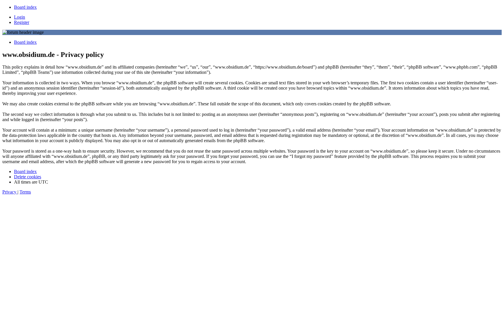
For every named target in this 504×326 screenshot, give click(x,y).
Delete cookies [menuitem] (27, 176)
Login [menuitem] (19, 17)
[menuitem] (25, 7)
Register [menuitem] (21, 22)
